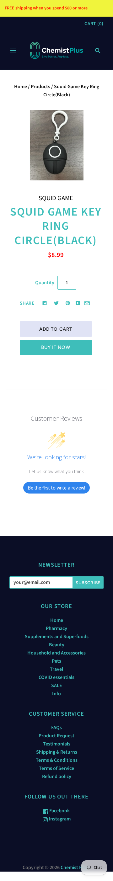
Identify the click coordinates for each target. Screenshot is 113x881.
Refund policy (56, 776)
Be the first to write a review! (56, 488)
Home (20, 86)
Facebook (59, 810)
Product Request (56, 735)
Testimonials (56, 743)
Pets (56, 661)
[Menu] (13, 50)
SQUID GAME (56, 198)
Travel (56, 669)
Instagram (59, 818)
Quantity (44, 282)
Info (56, 693)
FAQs (56, 727)
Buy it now (55, 347)
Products (40, 86)
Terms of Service (56, 768)
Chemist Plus (74, 867)
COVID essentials (56, 677)
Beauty (56, 644)
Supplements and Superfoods (57, 636)
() (94, 23)
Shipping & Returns (56, 752)
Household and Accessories (56, 652)
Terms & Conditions (57, 760)
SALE (56, 685)
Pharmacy (56, 628)
